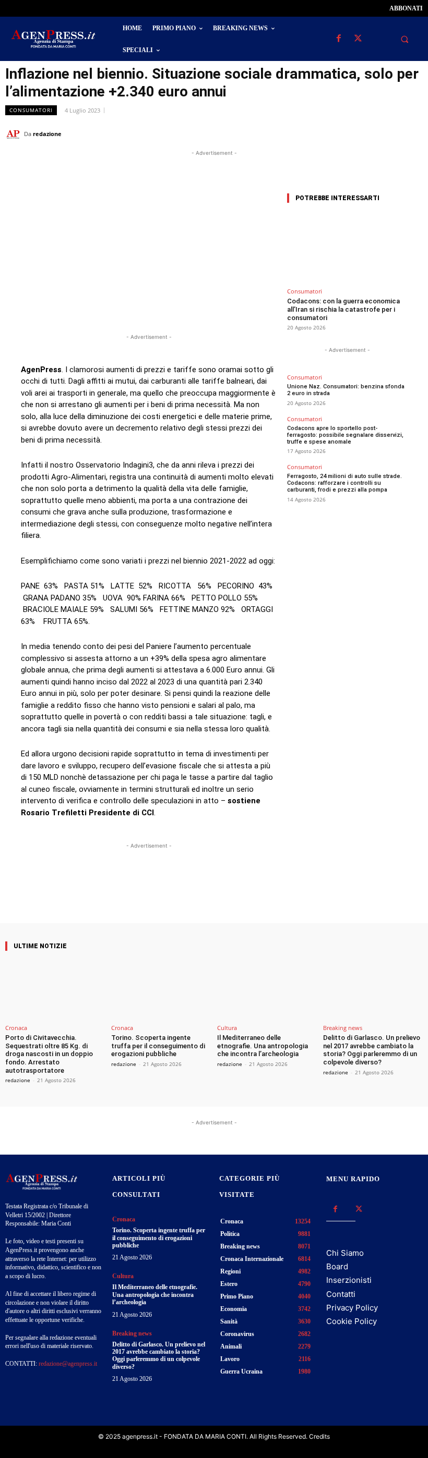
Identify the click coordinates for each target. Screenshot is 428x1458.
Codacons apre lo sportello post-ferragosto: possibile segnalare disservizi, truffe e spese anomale (345, 435)
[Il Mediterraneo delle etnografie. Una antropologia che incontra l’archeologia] (267, 989)
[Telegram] (412, 133)
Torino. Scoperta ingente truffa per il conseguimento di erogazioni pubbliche (158, 1046)
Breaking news (342, 1028)
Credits (319, 1436)
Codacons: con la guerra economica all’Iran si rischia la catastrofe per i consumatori (343, 309)
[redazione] (14, 134)
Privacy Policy (352, 1308)
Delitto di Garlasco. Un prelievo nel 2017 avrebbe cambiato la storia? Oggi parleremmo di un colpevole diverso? (371, 1050)
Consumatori (31, 110)
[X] (358, 39)
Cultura (227, 1028)
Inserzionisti (349, 1280)
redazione (47, 134)
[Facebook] (338, 39)
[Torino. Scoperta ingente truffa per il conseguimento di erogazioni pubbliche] (161, 989)
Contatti (340, 1294)
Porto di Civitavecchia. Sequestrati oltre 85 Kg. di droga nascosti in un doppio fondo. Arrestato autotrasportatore (49, 1054)
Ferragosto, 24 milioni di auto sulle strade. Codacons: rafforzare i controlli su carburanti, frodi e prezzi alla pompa (344, 483)
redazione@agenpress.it (68, 1363)
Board (337, 1266)
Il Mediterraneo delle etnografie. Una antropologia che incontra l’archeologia (262, 1046)
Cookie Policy (351, 1321)
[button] (404, 39)
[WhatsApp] (364, 133)
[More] (242, 893)
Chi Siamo (345, 1253)
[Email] (388, 133)
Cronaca (16, 1028)
